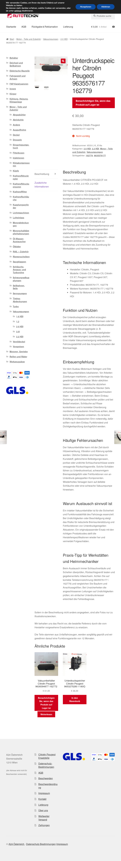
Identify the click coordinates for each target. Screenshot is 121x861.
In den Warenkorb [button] (74, 699)
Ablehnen (105, 6)
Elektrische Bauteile (20, 70)
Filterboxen (18, 152)
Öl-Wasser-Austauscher (19, 240)
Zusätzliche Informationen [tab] (42, 184)
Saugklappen (19, 261)
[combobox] (103, 15)
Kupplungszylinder (21, 206)
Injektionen (18, 157)
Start (12, 39)
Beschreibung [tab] (42, 174)
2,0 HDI (64, 39)
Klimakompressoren (21, 164)
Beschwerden (45, 778)
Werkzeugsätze (17, 361)
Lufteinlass (18, 217)
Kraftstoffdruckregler (21, 177)
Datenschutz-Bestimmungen (46, 765)
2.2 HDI (95, 148)
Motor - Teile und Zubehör (28, 39)
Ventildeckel (19, 341)
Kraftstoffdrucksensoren (21, 185)
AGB (23, 26)
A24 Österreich (17, 844)
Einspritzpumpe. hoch (21, 146)
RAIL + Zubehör (21, 251)
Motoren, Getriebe (19, 351)
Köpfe (16, 170)
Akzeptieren (85, 6)
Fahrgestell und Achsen (18, 77)
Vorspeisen (18, 346)
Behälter (14, 57)
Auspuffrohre (19, 129)
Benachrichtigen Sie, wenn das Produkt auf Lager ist (93, 102)
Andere (16, 124)
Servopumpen (20, 293)
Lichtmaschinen (21, 212)
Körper (13, 93)
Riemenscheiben (21, 256)
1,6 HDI (19, 316)
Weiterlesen (46, 714)
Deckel (16, 134)
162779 (89, 155)
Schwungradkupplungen (21, 279)
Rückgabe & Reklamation (45, 26)
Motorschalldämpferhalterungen (21, 232)
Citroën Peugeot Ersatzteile (46, 756)
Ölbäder (17, 246)
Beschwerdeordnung (48, 785)
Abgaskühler (19, 114)
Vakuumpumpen (50, 39)
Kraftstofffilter (20, 191)
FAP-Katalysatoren (19, 83)
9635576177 (100, 155)
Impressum (44, 793)
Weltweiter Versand (43, 817)
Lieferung (68, 26)
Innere (13, 88)
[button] (63, 61)
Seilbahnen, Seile (19, 287)
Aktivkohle (18, 119)
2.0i (18, 331)
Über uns (43, 810)
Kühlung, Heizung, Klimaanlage (19, 100)
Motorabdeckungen (21, 224)
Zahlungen (44, 825)
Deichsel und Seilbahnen (16, 64)
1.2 (17, 321)
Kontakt (42, 799)
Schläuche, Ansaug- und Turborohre (19, 269)
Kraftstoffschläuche (21, 198)
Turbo (16, 306)
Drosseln (17, 139)
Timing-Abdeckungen (20, 300)
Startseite (11, 26)
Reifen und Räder (18, 356)
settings (17, 10)
